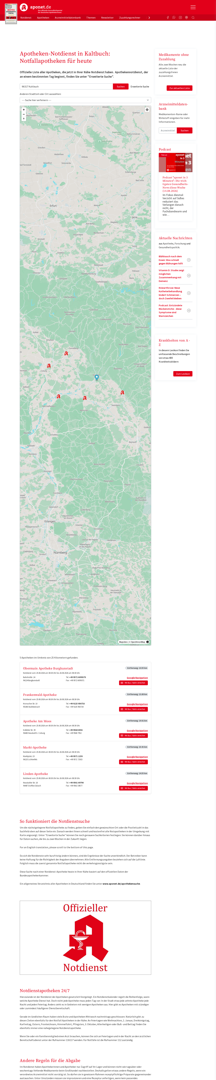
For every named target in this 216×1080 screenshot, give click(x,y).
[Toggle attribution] (147, 642)
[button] (97, 378)
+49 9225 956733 (77, 703)
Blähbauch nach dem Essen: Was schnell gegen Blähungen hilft (171, 260)
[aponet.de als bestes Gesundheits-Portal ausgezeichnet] (11, 14)
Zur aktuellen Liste (179, 88)
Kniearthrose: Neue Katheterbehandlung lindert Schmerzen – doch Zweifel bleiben (170, 293)
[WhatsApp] (174, 17)
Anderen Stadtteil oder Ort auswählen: (40, 93)
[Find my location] (147, 109)
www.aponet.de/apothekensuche (121, 883)
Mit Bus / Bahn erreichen (135, 682)
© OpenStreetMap (137, 641)
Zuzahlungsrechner (129, 17)
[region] (85, 376)
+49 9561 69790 (76, 782)
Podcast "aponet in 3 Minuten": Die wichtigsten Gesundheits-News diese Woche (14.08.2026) (175, 184)
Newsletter (107, 17)
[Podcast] (187, 17)
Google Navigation (137, 677)
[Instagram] (180, 17)
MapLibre (123, 641)
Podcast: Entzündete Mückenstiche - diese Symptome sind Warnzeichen (170, 310)
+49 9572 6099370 (77, 677)
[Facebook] (168, 17)
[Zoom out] (24, 114)
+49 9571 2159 (76, 756)
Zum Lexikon (183, 373)
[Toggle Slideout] (193, 7)
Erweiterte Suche (140, 86)
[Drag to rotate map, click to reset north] (24, 119)
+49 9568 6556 (76, 730)
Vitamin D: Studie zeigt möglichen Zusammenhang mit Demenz (171, 275)
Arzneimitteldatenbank (68, 17)
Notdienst (25, 17)
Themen (91, 17)
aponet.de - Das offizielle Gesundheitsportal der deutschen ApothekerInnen (41, 8)
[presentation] (149, 17)
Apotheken (43, 17)
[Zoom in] (24, 109)
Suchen (121, 86)
